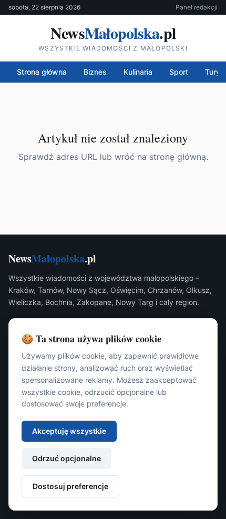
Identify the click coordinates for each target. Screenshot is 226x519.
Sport (178, 71)
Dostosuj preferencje (70, 486)
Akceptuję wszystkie (69, 430)
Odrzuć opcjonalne (66, 458)
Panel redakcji (197, 7)
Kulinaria (138, 71)
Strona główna (42, 71)
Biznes (95, 71)
